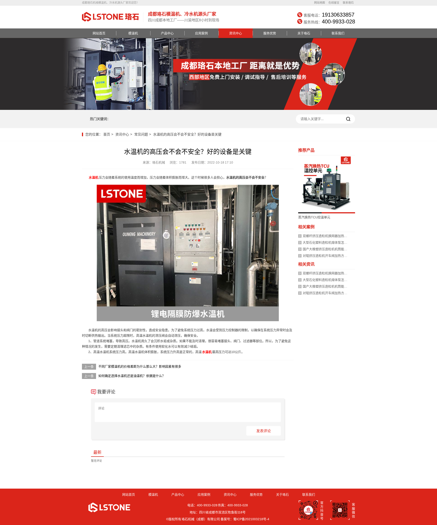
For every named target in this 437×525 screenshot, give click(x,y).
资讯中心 (235, 33)
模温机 (133, 33)
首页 (106, 134)
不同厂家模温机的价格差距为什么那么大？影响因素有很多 (139, 366)
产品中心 (167, 33)
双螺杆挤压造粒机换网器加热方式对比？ (331, 236)
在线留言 (333, 2)
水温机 (93, 177)
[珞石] (110, 22)
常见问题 (141, 134)
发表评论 (263, 431)
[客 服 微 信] (340, 510)
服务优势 (269, 33)
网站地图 (319, 2)
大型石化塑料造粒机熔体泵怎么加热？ (330, 242)
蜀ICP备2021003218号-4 (251, 519)
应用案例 (201, 33)
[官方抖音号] (308, 510)
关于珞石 (303, 33)
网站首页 (99, 33)
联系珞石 (348, 2)
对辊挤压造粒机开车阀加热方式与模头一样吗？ (336, 255)
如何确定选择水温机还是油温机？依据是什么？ (131, 376)
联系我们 (338, 33)
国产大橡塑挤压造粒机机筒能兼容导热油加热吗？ (338, 249)
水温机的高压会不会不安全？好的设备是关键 (187, 134)
